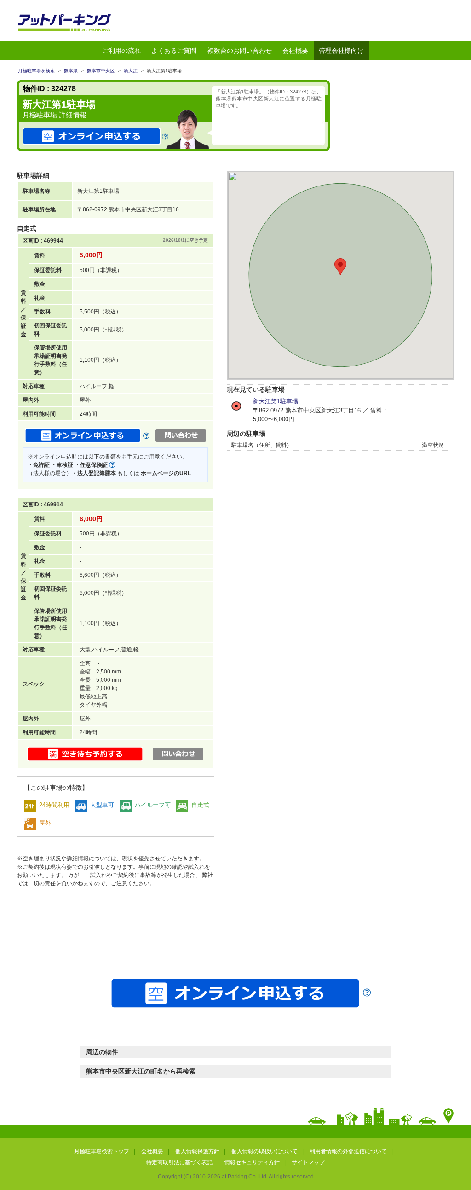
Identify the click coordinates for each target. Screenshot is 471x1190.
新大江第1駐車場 (275, 401)
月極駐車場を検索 (36, 70)
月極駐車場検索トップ (101, 1151)
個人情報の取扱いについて (264, 1151)
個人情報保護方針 (197, 1151)
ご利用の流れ (121, 50)
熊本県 (71, 70)
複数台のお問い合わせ (239, 50)
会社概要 (295, 50)
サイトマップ (308, 1162)
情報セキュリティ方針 (252, 1162)
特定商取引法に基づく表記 (179, 1162)
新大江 (131, 70)
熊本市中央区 (101, 70)
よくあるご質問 (173, 50)
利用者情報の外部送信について (348, 1151)
